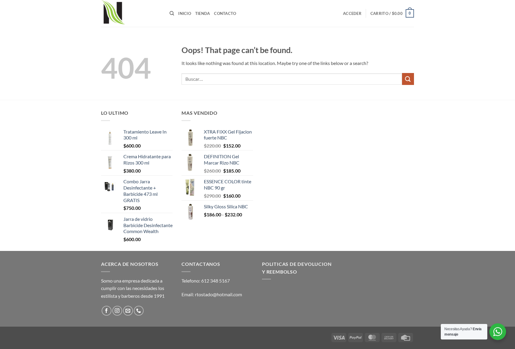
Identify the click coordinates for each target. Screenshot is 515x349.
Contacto (225, 13)
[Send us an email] (128, 311)
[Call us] (139, 311)
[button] (352, 13)
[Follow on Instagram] (117, 311)
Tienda (202, 13)
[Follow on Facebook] (106, 311)
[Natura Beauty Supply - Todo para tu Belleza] (131, 13)
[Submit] (408, 79)
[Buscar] (172, 13)
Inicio (184, 13)
